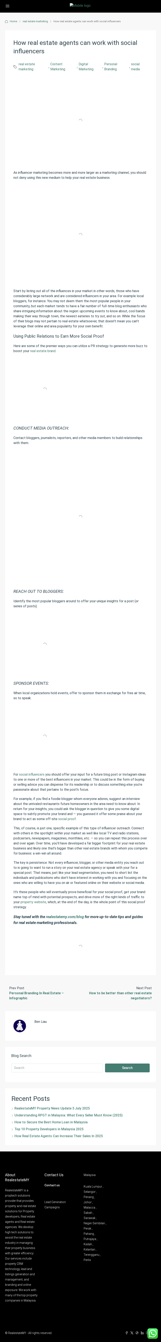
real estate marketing (35, 21)
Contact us (52, 1185)
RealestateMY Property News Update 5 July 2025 (52, 1108)
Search (127, 1068)
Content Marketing (57, 66)
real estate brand (43, 351)
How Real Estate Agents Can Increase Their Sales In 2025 (58, 1136)
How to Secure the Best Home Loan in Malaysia (51, 1122)
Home (13, 21)
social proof (67, 819)
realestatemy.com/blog (65, 917)
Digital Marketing (86, 66)
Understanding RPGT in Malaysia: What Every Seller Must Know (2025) (68, 1115)
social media (135, 66)
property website (33, 902)
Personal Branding (110, 66)
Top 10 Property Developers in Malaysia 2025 (48, 1129)
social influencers (31, 774)
